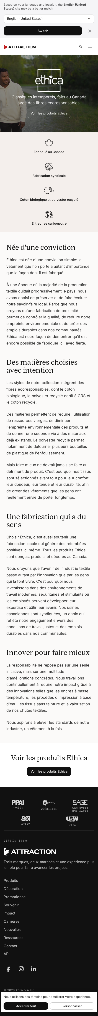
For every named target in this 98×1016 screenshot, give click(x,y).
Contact (10, 946)
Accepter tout (26, 1006)
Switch (43, 31)
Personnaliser (72, 1006)
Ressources (13, 937)
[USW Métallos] (72, 819)
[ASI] (25, 818)
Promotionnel (15, 897)
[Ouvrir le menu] (89, 46)
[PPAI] (18, 802)
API (6, 954)
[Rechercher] (80, 46)
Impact (9, 913)
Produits (11, 880)
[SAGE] (80, 802)
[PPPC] (49, 803)
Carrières (11, 921)
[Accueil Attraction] (20, 46)
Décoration (13, 888)
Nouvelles (12, 929)
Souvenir (11, 905)
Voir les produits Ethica (49, 113)
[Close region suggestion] (89, 30)
